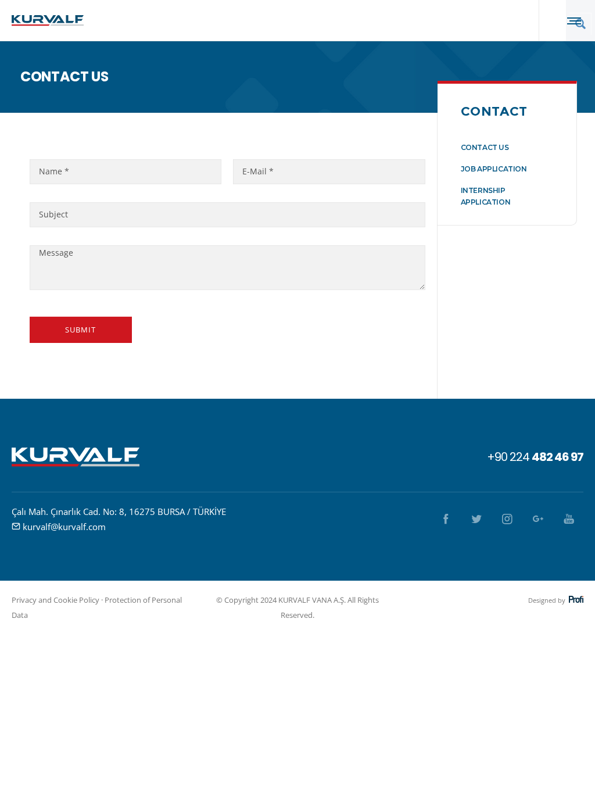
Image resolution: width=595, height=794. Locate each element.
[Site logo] (48, 20)
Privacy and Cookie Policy (55, 600)
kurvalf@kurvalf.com (64, 526)
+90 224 (535, 457)
